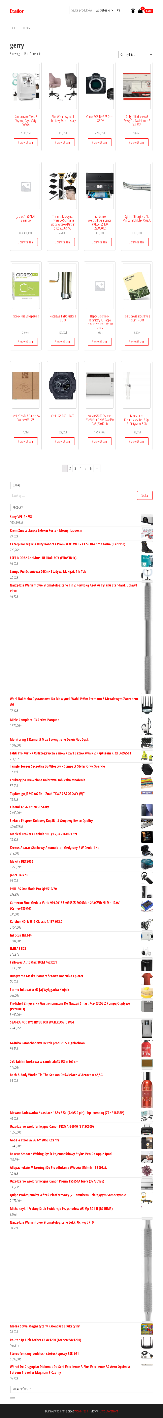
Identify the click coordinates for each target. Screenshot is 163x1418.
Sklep (13, 28)
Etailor (17, 11)
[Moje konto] (133, 11)
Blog (26, 28)
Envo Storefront (109, 1411)
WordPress (81, 1411)
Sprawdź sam (26, 142)
